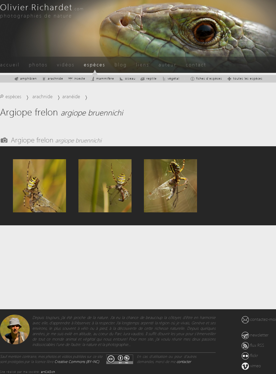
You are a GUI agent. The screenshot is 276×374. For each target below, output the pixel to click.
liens (142, 64)
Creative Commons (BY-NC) (76, 361)
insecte (79, 78)
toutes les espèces (248, 78)
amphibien (28, 78)
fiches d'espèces (209, 78)
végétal (173, 78)
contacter (184, 361)
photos (38, 64)
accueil (10, 64)
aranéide (71, 96)
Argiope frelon (56, 139)
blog (121, 64)
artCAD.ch (48, 371)
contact (196, 64)
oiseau (130, 78)
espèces (94, 64)
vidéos (66, 64)
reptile (151, 78)
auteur (167, 64)
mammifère (105, 78)
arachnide (55, 78)
